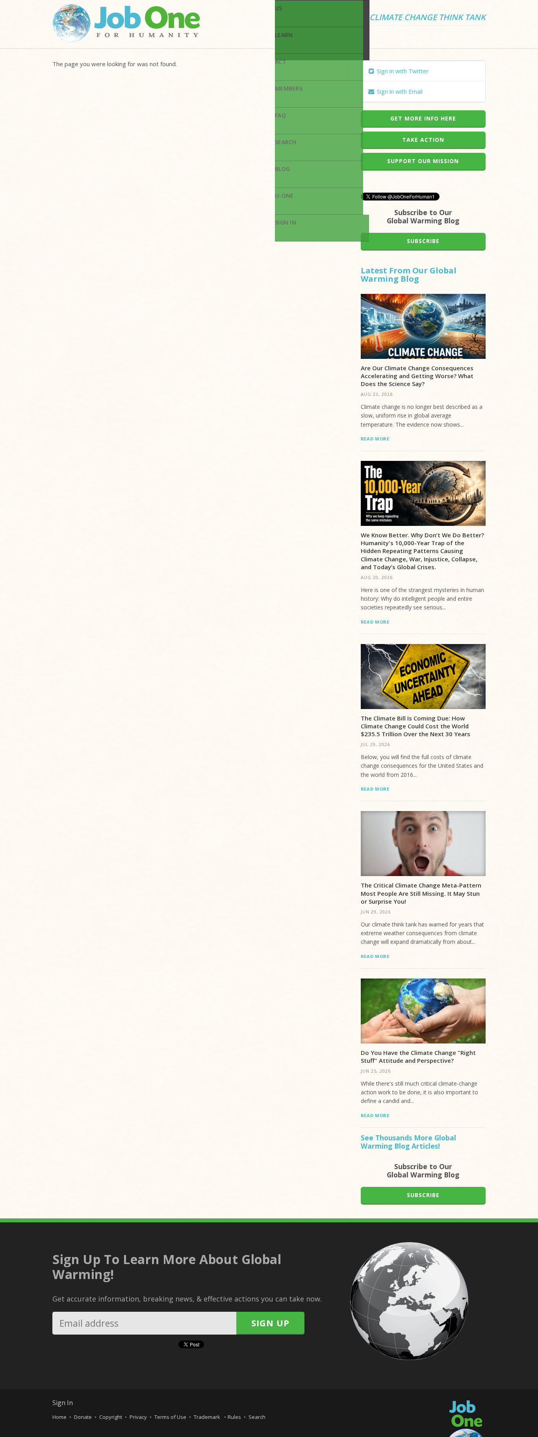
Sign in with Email (399, 91)
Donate (83, 1416)
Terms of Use (170, 1416)
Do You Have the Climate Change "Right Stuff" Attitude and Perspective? (418, 1056)
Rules (234, 1416)
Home (59, 1416)
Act (280, 61)
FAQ (280, 115)
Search (286, 142)
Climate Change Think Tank (427, 17)
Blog (282, 169)
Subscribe (423, 241)
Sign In (285, 222)
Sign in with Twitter (402, 71)
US (278, 8)
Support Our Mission (423, 161)
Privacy (138, 1416)
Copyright (110, 1416)
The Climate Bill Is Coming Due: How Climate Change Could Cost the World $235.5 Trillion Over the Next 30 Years (415, 726)
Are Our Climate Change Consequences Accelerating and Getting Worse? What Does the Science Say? (417, 376)
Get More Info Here (423, 118)
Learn (284, 35)
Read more (375, 439)
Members (288, 88)
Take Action (423, 139)
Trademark (207, 1416)
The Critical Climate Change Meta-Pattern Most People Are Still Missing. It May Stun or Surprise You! (421, 893)
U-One (284, 195)
